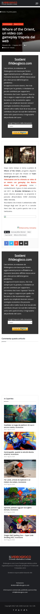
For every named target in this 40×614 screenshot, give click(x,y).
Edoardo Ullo (6, 45)
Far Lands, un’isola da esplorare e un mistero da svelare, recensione (17, 481)
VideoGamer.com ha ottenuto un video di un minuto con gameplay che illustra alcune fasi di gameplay (20, 182)
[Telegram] (24, 610)
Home (3, 12)
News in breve (18, 24)
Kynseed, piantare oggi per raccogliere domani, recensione (18, 509)
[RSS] (26, 610)
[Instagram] (21, 610)
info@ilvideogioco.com (20, 592)
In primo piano (12, 12)
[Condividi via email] (21, 243)
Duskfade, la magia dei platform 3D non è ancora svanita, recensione (19, 426)
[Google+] (16, 243)
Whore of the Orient (20, 235)
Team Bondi (8, 235)
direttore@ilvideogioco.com (20, 585)
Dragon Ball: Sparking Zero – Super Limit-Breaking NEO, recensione (19, 536)
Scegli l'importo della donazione (20, 123)
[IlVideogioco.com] (9, 3)
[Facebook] (13, 610)
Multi (29, 232)
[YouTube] (18, 610)
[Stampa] (26, 243)
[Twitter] (16, 610)
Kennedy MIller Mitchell (18, 232)
